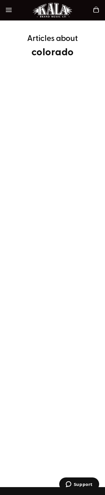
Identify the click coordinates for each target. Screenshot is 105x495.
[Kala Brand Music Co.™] (52, 10)
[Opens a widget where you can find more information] (79, 484)
